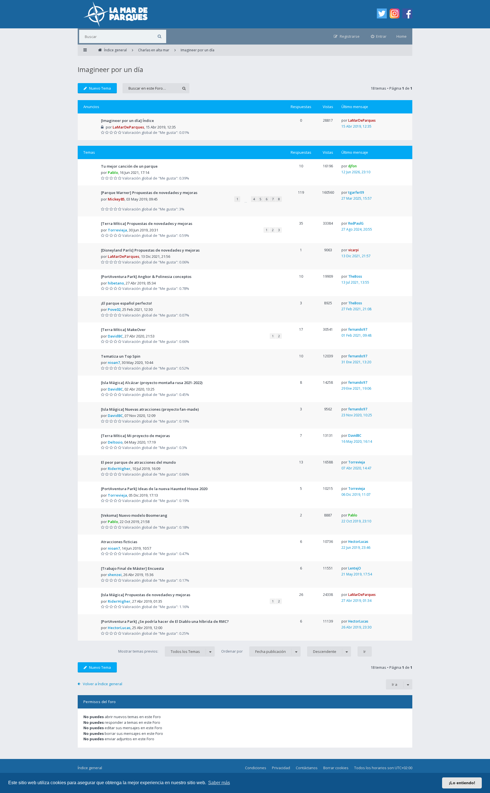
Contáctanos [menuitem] (307, 767)
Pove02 (114, 309)
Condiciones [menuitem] (255, 767)
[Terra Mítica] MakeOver (123, 329)
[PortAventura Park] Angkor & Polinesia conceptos (146, 276)
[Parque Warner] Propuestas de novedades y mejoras (149, 192)
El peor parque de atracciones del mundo (138, 462)
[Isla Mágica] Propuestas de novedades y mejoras (145, 594)
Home (401, 36)
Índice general (90, 767)
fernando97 (357, 329)
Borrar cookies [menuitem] (336, 767)
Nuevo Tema (100, 88)
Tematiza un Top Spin (120, 356)
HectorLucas (358, 541)
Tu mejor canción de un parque (129, 166)
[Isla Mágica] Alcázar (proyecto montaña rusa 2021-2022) (151, 382)
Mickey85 (116, 199)
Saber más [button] (219, 782)
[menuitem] (378, 36)
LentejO (354, 568)
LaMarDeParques (128, 127)
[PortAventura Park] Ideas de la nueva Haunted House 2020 (154, 488)
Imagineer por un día (110, 69)
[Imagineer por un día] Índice (127, 120)
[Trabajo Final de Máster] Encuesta (132, 568)
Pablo (113, 172)
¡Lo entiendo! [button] (462, 783)
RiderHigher (119, 468)
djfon (352, 166)
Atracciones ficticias (119, 541)
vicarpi (353, 250)
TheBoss (355, 276)
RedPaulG (356, 223)
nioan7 (114, 362)
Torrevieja (117, 230)
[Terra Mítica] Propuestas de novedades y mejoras (146, 223)
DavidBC (115, 336)
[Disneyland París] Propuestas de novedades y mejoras (150, 250)
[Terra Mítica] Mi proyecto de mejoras (135, 435)
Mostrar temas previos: (159, 651)
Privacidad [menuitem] (281, 767)
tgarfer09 (356, 192)
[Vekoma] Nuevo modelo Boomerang (134, 515)
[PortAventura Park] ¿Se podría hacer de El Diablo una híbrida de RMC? (165, 621)
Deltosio (115, 442)
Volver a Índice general (102, 683)
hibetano (116, 283)
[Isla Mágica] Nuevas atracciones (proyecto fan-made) (150, 409)
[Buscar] (159, 36)
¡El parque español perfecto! (126, 303)
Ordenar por (253, 651)
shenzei (115, 574)
